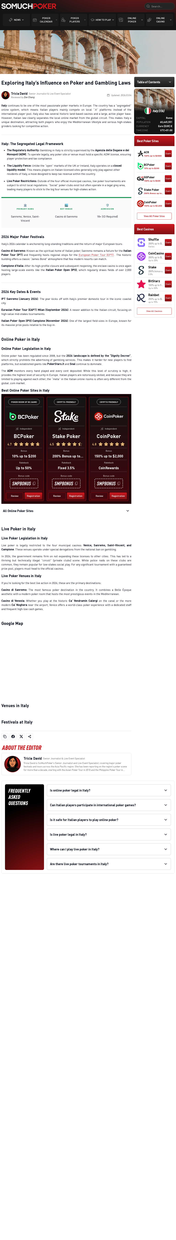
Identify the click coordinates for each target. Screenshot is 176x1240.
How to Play (103, 19)
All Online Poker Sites (18, 511)
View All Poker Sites (154, 216)
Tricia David (19, 93)
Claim (168, 153)
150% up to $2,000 (108, 456)
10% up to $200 (24, 456)
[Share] (29, 736)
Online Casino (160, 20)
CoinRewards (109, 468)
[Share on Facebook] (13, 736)
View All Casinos (154, 311)
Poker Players (74, 20)
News (17, 19)
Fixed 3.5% (66, 468)
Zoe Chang (29, 97)
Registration (33, 495)
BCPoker (24, 436)
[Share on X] (21, 736)
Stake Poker (66, 436)
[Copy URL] (4, 736)
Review (14, 495)
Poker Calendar (46, 20)
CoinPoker (109, 436)
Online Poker (132, 20)
